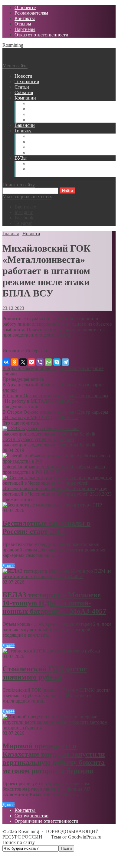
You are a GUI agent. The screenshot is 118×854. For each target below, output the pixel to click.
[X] (23, 362)
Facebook (24, 217)
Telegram (23, 223)
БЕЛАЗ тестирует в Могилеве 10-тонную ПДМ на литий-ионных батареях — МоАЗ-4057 (54, 603)
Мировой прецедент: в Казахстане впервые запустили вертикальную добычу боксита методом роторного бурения (53, 758)
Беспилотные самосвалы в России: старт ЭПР (46, 527)
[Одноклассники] (14, 362)
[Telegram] (65, 362)
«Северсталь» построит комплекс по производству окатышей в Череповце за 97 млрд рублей (54, 491)
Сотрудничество (31, 815)
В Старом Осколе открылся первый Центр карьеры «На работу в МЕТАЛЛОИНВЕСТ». (55, 398)
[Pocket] (31, 362)
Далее (8, 565)
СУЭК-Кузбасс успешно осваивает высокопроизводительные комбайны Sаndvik (48, 442)
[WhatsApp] (48, 362)
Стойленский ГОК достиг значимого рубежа (44, 673)
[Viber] (40, 362)
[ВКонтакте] (6, 362)
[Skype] (57, 362)
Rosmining (12, 45)
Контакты (25, 810)
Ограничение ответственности (46, 821)
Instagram (24, 212)
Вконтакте (25, 206)
